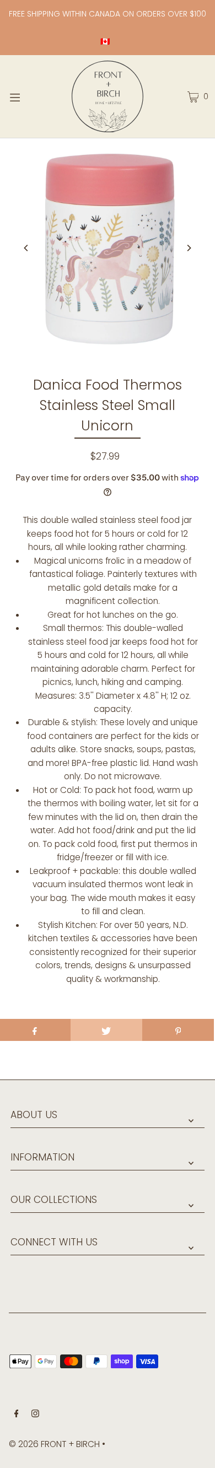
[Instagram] (35, 1414)
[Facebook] (16, 1414)
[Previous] (26, 248)
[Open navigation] (29, 96)
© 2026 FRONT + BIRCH (54, 1444)
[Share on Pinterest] (178, 1030)
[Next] (188, 248)
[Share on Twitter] (106, 1030)
